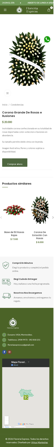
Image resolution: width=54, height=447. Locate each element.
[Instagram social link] (9, 352)
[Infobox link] (27, 267)
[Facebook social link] (4, 352)
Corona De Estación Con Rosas (39, 235)
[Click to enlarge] (7, 93)
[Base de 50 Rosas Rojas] (14, 209)
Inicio (4, 104)
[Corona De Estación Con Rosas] (40, 209)
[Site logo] (19, 9)
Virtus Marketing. (39, 442)
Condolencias (17, 104)
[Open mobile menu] (5, 10)
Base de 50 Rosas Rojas (14, 234)
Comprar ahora (14, 164)
